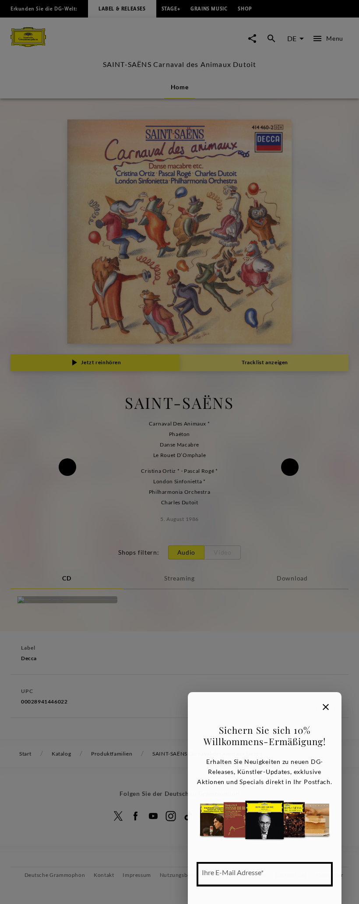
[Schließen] (325, 707)
